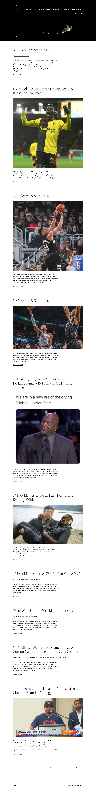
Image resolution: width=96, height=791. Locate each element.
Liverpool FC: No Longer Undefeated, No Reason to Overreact (43, 91)
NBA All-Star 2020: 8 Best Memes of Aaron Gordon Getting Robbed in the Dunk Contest (45, 649)
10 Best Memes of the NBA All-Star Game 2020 (46, 574)
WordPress (80, 785)
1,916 (51, 767)
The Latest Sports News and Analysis (72, 9)
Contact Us (32, 9)
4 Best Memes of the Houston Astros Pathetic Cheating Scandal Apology (45, 690)
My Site (15, 5)
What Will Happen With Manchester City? (44, 610)
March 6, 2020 (17, 74)
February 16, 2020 (17, 633)
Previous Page (17, 767)
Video (75, 13)
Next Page (79, 767)
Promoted (56, 9)
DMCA (40, 9)
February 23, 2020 (18, 559)
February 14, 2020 (17, 754)
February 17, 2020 (17, 596)
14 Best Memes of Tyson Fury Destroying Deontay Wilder (43, 497)
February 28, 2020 (18, 365)
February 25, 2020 (18, 481)
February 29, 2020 (18, 181)
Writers (81, 13)
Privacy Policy (47, 9)
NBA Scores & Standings (31, 50)
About (19, 9)
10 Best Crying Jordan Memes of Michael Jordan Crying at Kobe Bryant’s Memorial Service (43, 383)
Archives (25, 9)
